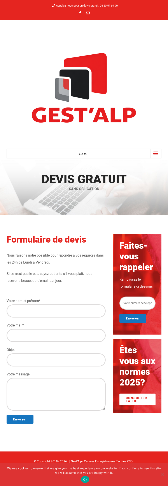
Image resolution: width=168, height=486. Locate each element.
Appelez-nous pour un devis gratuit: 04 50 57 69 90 (87, 5)
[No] (162, 474)
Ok (85, 479)
